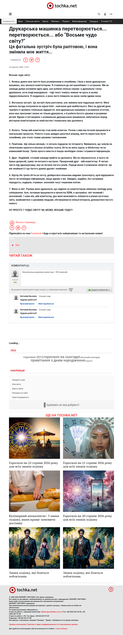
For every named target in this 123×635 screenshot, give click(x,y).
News (20, 21)
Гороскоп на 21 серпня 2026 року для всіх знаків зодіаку (87, 464)
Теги (13, 351)
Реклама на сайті (20, 393)
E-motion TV (106, 21)
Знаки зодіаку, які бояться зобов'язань (29, 574)
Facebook (36, 233)
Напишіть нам (18, 380)
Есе (18, 245)
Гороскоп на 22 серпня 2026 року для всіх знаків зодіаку (33, 464)
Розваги (65, 21)
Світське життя (32, 21)
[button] (105, 14)
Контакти (16, 384)
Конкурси (94, 21)
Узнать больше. (61, 629)
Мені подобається (46, 304)
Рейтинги (55, 21)
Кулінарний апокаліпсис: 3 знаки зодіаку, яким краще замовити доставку (34, 519)
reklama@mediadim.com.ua (51, 612)
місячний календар (90, 357)
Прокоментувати (27, 304)
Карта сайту (17, 388)
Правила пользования (17, 624)
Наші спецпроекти (20, 397)
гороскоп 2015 (33, 357)
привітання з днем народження (58, 360)
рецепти (89, 361)
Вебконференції (79, 21)
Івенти (45, 21)
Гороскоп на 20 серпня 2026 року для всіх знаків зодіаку (87, 517)
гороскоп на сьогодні (62, 356)
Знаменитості (9, 21)
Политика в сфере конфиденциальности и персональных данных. (52, 624)
